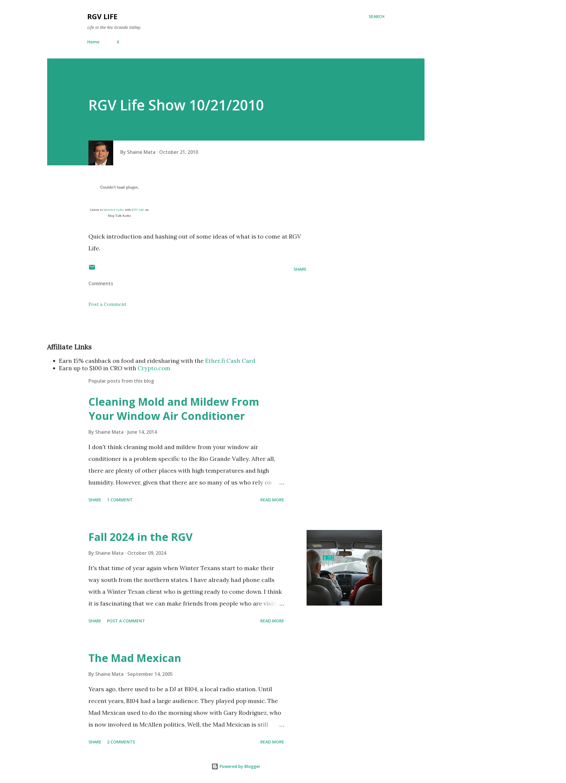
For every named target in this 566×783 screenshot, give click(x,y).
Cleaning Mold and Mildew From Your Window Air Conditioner (173, 408)
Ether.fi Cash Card (230, 360)
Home (93, 42)
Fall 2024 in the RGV (140, 537)
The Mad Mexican (134, 658)
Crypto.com (154, 368)
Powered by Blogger (239, 766)
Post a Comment (107, 304)
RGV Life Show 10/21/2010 (176, 105)
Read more (272, 500)
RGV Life (102, 16)
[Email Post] (92, 269)
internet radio (114, 210)
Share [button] (300, 269)
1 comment (120, 500)
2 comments (121, 742)
